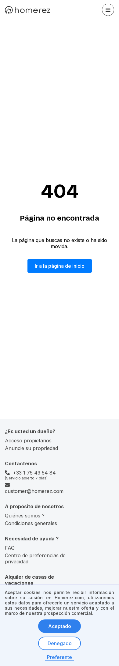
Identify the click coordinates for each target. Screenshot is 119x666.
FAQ (10, 548)
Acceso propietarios (28, 440)
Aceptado (59, 626)
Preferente (59, 657)
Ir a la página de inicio (60, 266)
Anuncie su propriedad (31, 448)
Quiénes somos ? (25, 516)
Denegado (60, 643)
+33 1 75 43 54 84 (34, 473)
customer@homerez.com (34, 491)
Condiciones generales (31, 523)
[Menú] (108, 10)
